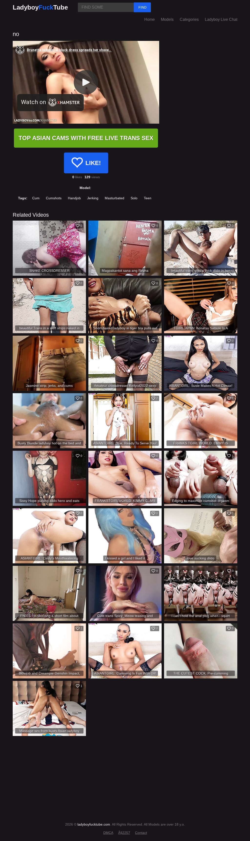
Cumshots (54, 198)
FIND (142, 7)
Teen (147, 198)
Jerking (92, 198)
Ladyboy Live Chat (221, 19)
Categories (189, 19)
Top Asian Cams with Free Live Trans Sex (86, 138)
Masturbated (114, 198)
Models (167, 19)
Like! (93, 163)
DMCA (108, 833)
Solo (134, 198)
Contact (141, 833)
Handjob (74, 198)
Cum (36, 198)
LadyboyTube (40, 7)
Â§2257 (124, 833)
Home (149, 19)
